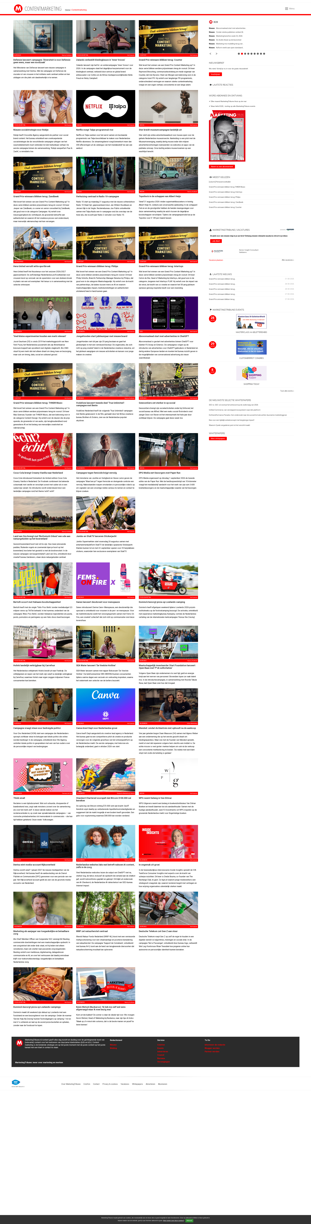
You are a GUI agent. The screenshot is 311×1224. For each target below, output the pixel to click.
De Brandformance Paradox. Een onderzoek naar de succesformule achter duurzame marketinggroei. (248, 415)
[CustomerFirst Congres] (251, 347)
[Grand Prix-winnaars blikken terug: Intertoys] (168, 243)
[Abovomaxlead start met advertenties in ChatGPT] (168, 313)
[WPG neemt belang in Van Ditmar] (168, 775)
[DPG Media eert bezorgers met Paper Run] (168, 449)
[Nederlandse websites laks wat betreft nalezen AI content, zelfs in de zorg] (105, 841)
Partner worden (212, 1051)
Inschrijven (215, 74)
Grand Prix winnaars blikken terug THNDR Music (227, 187)
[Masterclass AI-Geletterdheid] (251, 321)
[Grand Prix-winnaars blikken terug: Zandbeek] (43, 173)
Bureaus (161, 1058)
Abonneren (162, 1084)
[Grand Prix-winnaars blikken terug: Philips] (105, 243)
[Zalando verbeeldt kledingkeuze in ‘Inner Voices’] (105, 36)
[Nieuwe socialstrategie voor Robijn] (43, 106)
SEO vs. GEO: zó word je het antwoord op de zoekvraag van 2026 (233, 405)
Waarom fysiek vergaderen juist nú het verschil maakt (229, 425)
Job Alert (216, 241)
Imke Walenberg (192, 723)
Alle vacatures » (288, 260)
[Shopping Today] (251, 373)
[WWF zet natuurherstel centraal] (105, 908)
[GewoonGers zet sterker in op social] (168, 379)
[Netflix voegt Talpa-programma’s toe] (105, 106)
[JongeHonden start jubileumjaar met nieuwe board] (105, 313)
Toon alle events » (287, 391)
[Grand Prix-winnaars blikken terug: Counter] (168, 36)
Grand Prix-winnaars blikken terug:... (229, 28)
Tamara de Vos (67, 793)
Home (67, 10)
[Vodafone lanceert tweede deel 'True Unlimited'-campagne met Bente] (105, 379)
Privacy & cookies (110, 1084)
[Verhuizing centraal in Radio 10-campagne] (105, 173)
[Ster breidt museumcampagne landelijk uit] (168, 106)
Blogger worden (212, 1048)
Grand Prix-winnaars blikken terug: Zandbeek (226, 202)
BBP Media (16, 1082)
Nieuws (113, 1045)
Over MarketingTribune (71, 1084)
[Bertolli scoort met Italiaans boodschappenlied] (43, 579)
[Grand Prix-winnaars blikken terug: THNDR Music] (43, 379)
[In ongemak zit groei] (168, 841)
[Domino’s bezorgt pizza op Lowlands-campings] (43, 983)
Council (160, 1055)
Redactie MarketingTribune (125, 793)
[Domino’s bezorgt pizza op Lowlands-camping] (168, 579)
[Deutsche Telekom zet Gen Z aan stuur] (168, 908)
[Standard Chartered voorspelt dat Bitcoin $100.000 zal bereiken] (105, 775)
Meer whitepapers (218, 439)
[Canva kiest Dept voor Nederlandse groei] (105, 705)
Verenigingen (163, 1062)
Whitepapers (137, 1084)
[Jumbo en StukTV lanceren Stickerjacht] (105, 513)
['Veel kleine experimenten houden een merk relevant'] (43, 313)
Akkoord (189, 1220)
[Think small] (43, 775)
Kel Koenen (130, 55)
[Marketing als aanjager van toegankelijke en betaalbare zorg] (43, 908)
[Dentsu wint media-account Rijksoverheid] (43, 841)
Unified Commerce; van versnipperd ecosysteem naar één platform (234, 410)
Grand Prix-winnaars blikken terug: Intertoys (225, 192)
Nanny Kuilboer (67, 55)
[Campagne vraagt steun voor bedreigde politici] (43, 705)
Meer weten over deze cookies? (173, 1220)
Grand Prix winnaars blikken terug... (229, 44)
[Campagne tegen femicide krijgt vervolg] (105, 449)
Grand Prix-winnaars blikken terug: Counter (225, 207)
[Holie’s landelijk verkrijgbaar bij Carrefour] (43, 642)
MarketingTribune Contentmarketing (59, 8)
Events (160, 1048)
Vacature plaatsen (216, 260)
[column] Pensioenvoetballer (227, 48)
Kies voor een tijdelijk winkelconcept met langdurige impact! (231, 420)
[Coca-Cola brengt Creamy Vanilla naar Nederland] (43, 449)
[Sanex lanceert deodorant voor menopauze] (105, 579)
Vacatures (125, 1084)
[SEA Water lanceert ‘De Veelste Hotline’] (105, 642)
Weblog (113, 1048)
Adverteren (162, 1051)
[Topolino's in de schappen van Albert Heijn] (168, 173)
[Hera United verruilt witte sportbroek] (43, 243)
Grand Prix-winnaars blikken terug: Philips (224, 197)
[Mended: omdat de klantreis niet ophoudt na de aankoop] (168, 705)
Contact (96, 1084)
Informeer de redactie (215, 1045)
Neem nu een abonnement (222, 166)
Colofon (161, 1045)
